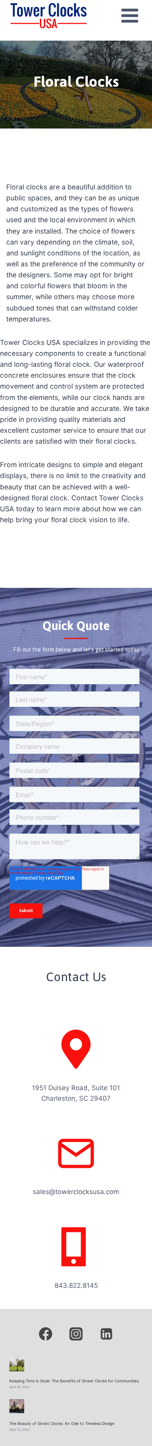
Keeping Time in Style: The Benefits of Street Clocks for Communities (74, 1380)
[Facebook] (45, 1334)
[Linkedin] (106, 1334)
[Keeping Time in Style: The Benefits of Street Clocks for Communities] (16, 1364)
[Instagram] (76, 1334)
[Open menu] (130, 15)
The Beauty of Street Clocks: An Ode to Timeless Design (62, 1423)
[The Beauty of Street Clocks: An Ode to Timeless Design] (16, 1406)
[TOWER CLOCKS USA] (48, 15)
